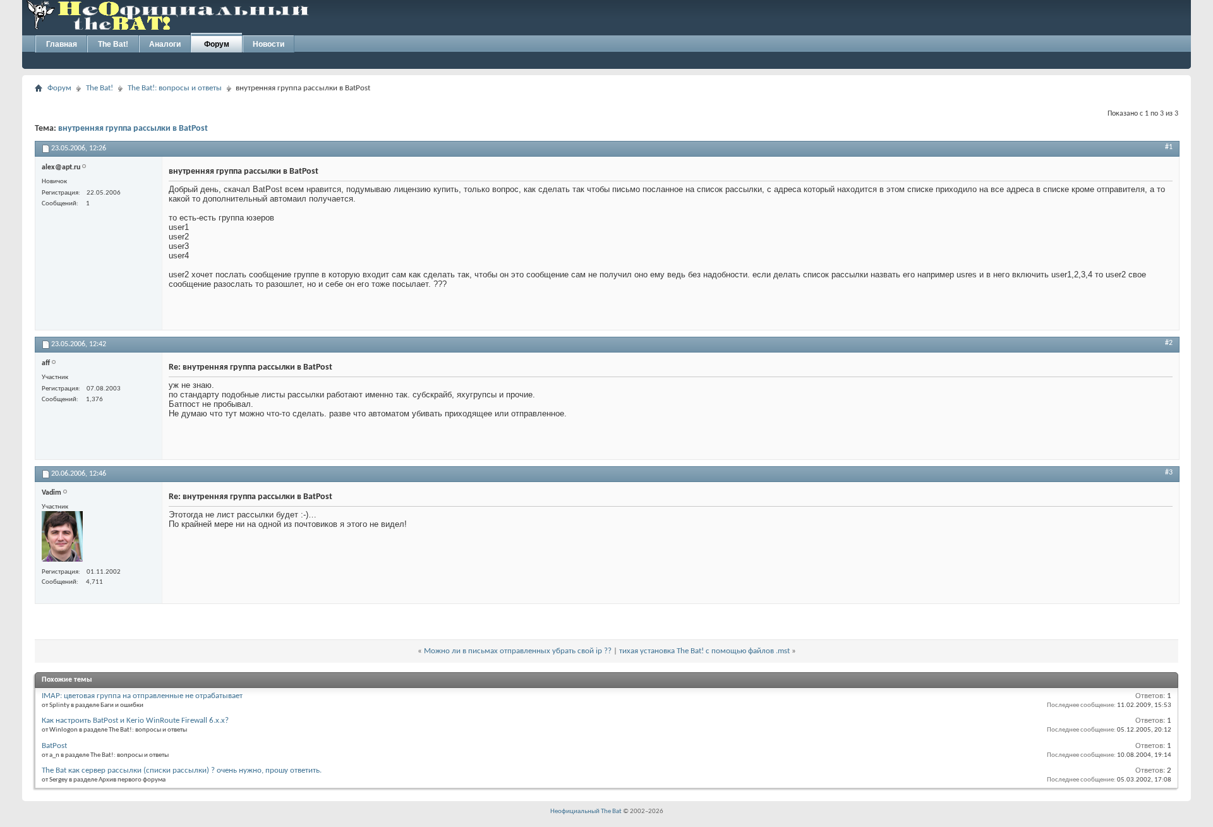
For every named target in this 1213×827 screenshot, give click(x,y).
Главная (61, 44)
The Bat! (113, 44)
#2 (1169, 343)
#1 (1169, 147)
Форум (216, 44)
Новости (268, 44)
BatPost (54, 746)
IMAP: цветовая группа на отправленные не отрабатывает (142, 696)
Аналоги (165, 44)
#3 (1169, 472)
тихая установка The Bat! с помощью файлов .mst (704, 651)
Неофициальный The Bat (586, 811)
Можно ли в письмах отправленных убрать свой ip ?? (518, 651)
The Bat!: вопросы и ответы (175, 88)
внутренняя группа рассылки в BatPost (133, 128)
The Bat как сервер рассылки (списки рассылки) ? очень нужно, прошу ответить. (182, 770)
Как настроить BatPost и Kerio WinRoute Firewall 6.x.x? (135, 720)
